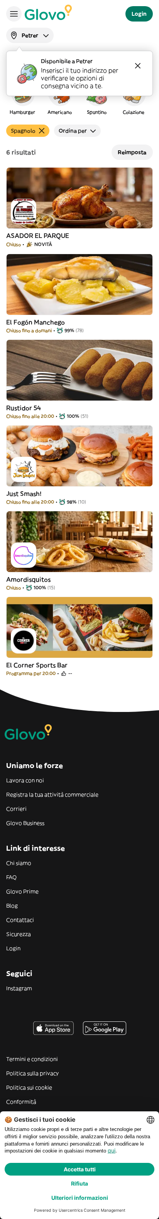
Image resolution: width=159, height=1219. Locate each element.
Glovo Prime (22, 891)
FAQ (11, 877)
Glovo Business (25, 823)
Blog (12, 905)
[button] (22, 97)
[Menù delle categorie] (14, 14)
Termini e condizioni (32, 1059)
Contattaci (20, 919)
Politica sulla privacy (32, 1073)
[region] (79, 97)
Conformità (21, 1101)
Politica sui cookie (29, 1087)
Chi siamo (18, 863)
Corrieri (16, 808)
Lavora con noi (25, 780)
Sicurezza (18, 934)
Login (13, 948)
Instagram (19, 988)
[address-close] (137, 65)
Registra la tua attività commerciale (52, 794)
